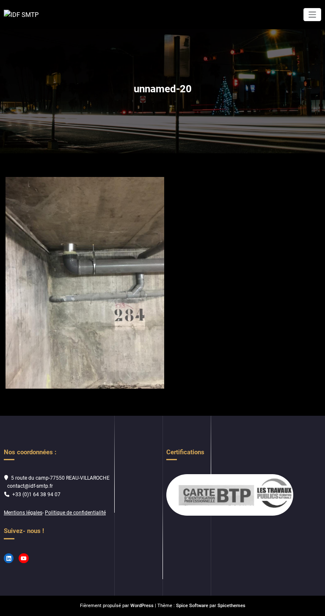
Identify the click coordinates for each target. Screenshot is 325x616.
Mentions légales (23, 513)
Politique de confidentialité (75, 513)
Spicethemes (231, 605)
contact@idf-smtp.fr (30, 486)
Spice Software (192, 605)
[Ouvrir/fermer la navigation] (312, 14)
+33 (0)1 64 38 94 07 (36, 494)
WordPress (142, 605)
